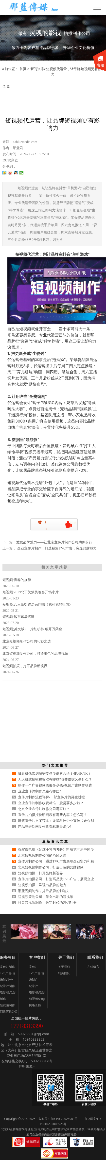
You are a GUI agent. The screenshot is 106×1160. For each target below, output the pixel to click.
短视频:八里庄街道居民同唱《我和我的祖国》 (37, 604)
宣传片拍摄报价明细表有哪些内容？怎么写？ (52, 815)
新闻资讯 (37, 68)
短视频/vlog (37, 999)
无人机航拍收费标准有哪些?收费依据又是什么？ (55, 779)
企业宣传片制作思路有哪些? (39, 791)
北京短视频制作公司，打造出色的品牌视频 (35, 654)
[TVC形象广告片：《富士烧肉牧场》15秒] (57, 938)
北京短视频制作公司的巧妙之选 (26, 641)
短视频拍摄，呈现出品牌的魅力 (42, 885)
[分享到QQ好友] (16, 172)
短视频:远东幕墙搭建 (18, 617)
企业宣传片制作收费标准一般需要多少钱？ (51, 803)
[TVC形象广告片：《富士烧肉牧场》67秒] (24, 938)
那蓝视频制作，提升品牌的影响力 (44, 891)
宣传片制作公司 (44, 1129)
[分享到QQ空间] (4, 172)
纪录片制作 (7, 986)
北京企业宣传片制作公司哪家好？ (44, 809)
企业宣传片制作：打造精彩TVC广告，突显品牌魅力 (56, 548)
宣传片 (33, 967)
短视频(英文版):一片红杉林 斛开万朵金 (32, 629)
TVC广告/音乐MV (36, 976)
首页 (22, 68)
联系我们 (95, 957)
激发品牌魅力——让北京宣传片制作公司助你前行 (54, 542)
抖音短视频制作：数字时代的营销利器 (47, 903)
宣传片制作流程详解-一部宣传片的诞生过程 (51, 797)
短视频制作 (7, 1005)
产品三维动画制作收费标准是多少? (44, 827)
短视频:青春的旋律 (16, 580)
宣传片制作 (7, 967)
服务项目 (8, 957)
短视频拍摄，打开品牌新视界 (24, 666)
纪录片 (33, 986)
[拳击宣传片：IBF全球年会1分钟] (89, 938)
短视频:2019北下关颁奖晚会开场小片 (30, 592)
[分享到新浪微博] (10, 172)
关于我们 (66, 957)
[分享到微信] (21, 172)
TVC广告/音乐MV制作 (7, 976)
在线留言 (93, 967)
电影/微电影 (37, 992)
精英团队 (64, 973)
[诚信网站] (26, 1146)
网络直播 (35, 1005)
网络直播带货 (9, 1011)
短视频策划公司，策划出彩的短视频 (45, 897)
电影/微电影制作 (8, 995)
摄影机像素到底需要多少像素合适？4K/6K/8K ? (54, 773)
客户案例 (37, 957)
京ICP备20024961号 (64, 1119)
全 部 (6, 86)
